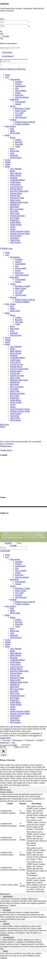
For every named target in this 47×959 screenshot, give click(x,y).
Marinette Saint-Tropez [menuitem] (19, 682)
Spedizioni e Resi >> (8, 492)
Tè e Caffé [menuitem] (19, 593)
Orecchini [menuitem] (19, 624)
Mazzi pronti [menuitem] (15, 613)
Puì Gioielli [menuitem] (14, 698)
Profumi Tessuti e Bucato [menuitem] (25, 602)
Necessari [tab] (4, 787)
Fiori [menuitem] (12, 608)
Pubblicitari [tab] (4, 935)
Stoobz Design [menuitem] (16, 704)
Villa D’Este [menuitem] (15, 720)
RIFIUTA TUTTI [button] (21, 747)
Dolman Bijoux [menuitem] (16, 669)
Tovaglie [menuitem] (18, 595)
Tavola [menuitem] (12, 586)
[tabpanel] (23, 843)
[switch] (1, 896)
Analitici (39, 740)
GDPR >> (4, 480)
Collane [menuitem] (18, 620)
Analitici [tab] (3, 921)
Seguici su (4, 518)
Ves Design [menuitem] (14, 718)
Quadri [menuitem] (18, 573)
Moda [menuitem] (7, 615)
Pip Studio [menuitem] (14, 691)
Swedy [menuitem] (13, 707)
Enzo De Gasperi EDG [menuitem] (19, 671)
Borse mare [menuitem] (14, 631)
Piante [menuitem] (12, 611)
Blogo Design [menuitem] (15, 655)
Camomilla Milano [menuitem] (17, 660)
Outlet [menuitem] (7, 644)
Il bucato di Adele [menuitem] (17, 678)
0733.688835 (38, 535)
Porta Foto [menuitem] (19, 575)
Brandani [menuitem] (13, 658)
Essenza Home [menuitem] (16, 673)
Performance (18, 740)
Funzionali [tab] (4, 908)
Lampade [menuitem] (18, 561)
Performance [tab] (5, 894)
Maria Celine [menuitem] (15, 680)
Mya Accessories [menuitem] (16, 689)
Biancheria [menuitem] (14, 579)
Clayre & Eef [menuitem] (15, 664)
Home (2, 427)
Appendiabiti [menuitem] (20, 566)
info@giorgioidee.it (13, 474)
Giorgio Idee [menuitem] (15, 675)
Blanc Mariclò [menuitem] (15, 653)
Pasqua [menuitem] (8, 642)
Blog (2, 530)
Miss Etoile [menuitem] (14, 687)
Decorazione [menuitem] (15, 559)
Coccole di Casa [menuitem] (16, 666)
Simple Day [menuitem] (14, 700)
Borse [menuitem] (12, 629)
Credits (42, 537)
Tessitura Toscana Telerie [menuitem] (20, 713)
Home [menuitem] (7, 555)
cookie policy (5, 738)
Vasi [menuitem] (16, 568)
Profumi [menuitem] (13, 599)
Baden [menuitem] (12, 651)
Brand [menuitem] (7, 646)
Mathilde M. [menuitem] (15, 684)
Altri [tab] (2, 949)
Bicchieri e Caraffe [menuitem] (22, 588)
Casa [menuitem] (7, 557)
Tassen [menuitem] (12, 709)
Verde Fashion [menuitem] (15, 716)
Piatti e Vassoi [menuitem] (20, 591)
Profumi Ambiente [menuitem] (22, 604)
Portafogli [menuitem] (14, 635)
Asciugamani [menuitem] (20, 582)
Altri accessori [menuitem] (20, 597)
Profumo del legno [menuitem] (17, 696)
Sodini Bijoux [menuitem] (15, 702)
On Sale (6, 36)
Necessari (6, 740)
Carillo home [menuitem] (15, 662)
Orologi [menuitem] (18, 564)
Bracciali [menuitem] (18, 622)
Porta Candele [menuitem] (20, 570)
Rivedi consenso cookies (10, 488)
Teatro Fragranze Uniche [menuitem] (20, 711)
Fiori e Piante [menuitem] (10, 606)
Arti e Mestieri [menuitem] (15, 649)
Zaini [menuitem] (12, 633)
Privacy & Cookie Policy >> (11, 484)
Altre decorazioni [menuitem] (22, 577)
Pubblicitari (4, 743)
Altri (13, 743)
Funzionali (29, 740)
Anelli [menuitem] (17, 626)
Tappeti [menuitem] (18, 584)
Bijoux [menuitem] (12, 617)
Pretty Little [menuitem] (14, 693)
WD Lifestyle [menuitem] (15, 722)
